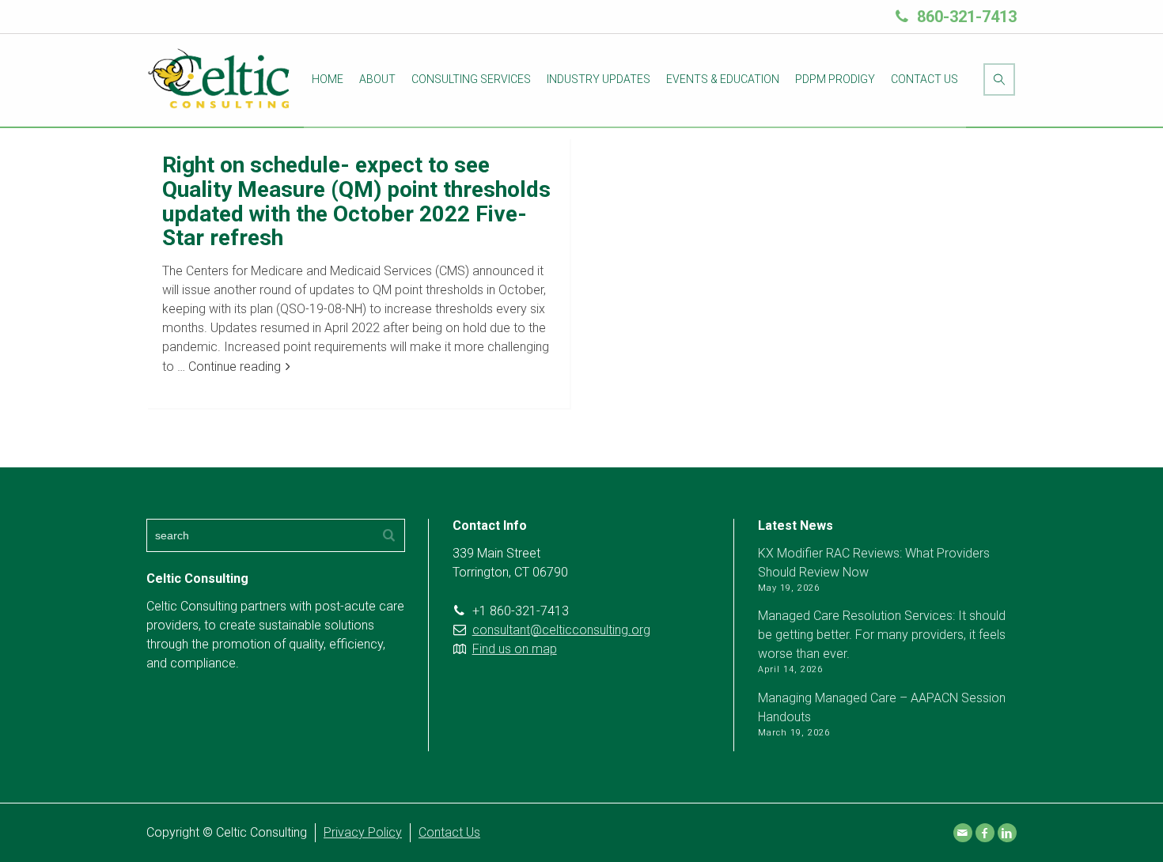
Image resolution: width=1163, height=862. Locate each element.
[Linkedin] (1007, 832)
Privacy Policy (363, 832)
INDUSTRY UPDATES (598, 79)
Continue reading (234, 366)
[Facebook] (984, 832)
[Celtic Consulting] (220, 79)
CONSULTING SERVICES (471, 79)
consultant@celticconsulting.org (561, 629)
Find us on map (514, 648)
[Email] (962, 832)
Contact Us (449, 832)
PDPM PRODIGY (835, 79)
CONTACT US (924, 79)
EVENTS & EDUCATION (722, 79)
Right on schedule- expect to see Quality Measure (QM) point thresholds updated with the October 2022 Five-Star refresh (356, 201)
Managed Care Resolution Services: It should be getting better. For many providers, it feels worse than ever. (882, 634)
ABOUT (377, 79)
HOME (327, 79)
